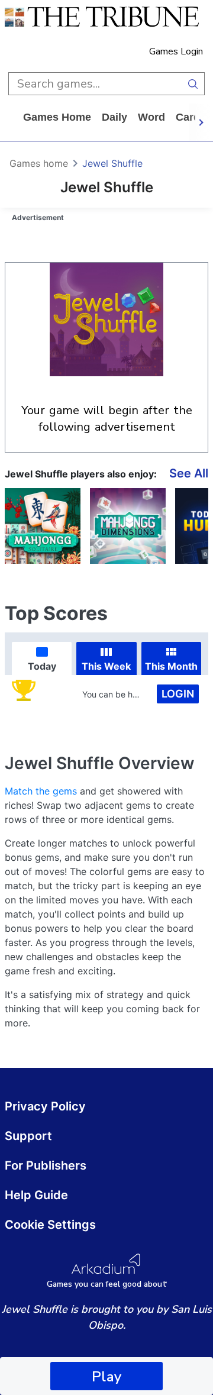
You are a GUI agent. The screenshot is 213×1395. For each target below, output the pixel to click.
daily (114, 117)
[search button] (193, 83)
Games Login (176, 51)
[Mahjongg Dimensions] (128, 526)
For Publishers (45, 1165)
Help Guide (36, 1195)
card (188, 117)
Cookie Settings (50, 1225)
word (151, 117)
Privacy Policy (45, 1106)
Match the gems (41, 791)
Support (28, 1136)
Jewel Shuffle (112, 163)
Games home (57, 117)
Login (178, 693)
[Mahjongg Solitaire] (42, 526)
